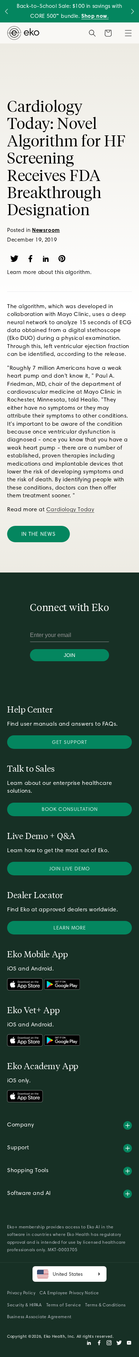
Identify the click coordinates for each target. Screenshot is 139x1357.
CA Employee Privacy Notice (69, 1292)
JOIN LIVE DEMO (69, 868)
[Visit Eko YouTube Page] (129, 1343)
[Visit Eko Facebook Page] (99, 1343)
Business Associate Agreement (39, 1316)
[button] (128, 33)
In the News (38, 534)
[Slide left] (6, 11)
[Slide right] (133, 11)
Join (69, 655)
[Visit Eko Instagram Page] (109, 1343)
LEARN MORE (69, 927)
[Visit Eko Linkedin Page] (89, 1343)
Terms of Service (63, 1304)
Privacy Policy (21, 1292)
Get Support (69, 742)
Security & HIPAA (24, 1304)
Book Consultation (70, 809)
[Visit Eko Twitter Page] (119, 1343)
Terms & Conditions (105, 1304)
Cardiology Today (70, 509)
